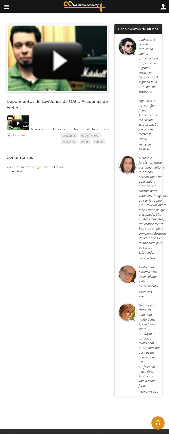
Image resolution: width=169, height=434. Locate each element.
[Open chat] (158, 423)
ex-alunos (68, 141)
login (38, 167)
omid (84, 141)
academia (68, 135)
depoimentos (89, 135)
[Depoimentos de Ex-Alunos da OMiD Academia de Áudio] (18, 129)
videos (98, 141)
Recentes (19, 135)
